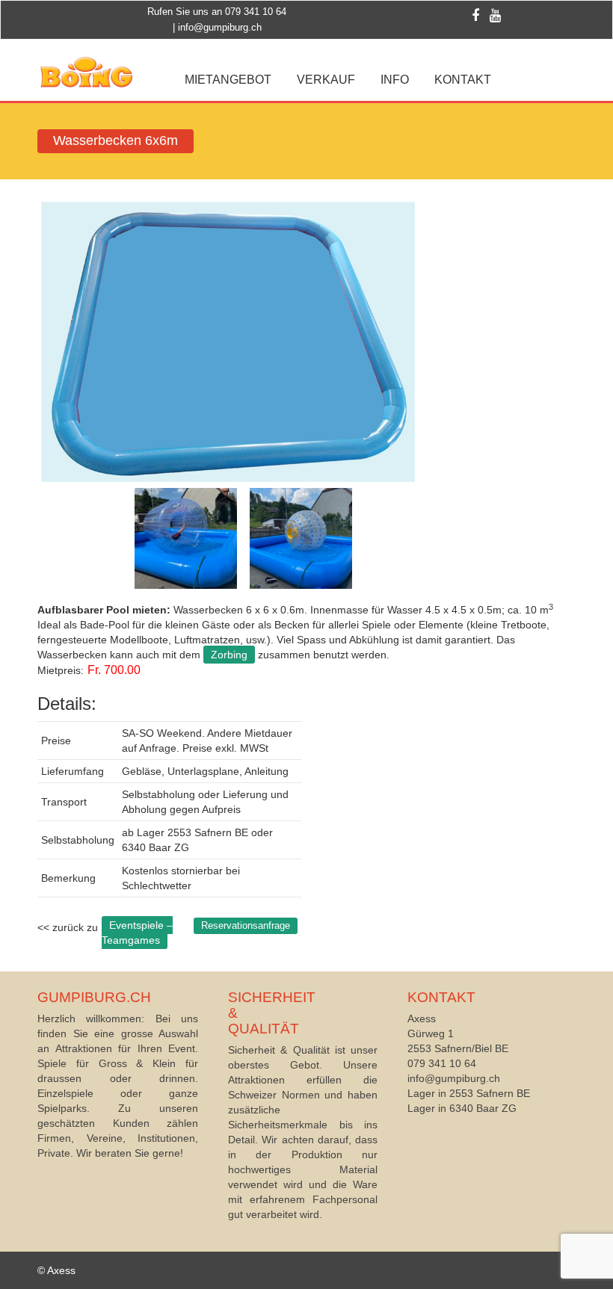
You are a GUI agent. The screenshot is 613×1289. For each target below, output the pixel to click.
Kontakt (462, 79)
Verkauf (326, 79)
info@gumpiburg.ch (220, 27)
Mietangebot (228, 79)
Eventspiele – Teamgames (137, 932)
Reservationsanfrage (245, 926)
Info (395, 79)
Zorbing (229, 655)
